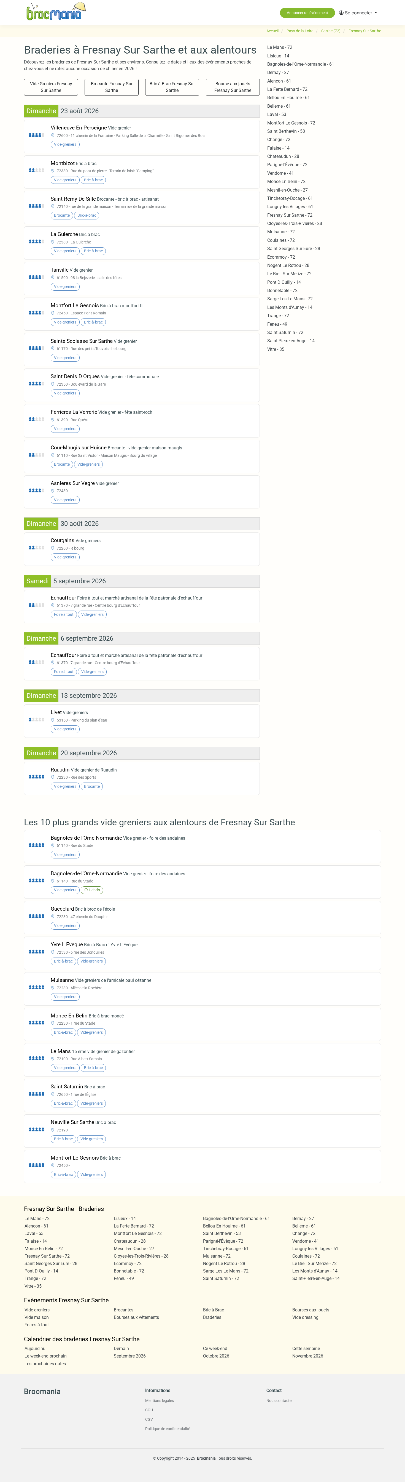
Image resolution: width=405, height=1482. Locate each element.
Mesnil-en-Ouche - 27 (287, 190)
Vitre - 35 (275, 349)
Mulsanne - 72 (281, 231)
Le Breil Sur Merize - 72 (289, 273)
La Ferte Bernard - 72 (287, 89)
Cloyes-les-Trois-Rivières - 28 (294, 223)
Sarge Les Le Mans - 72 (290, 298)
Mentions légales (159, 1401)
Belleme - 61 (279, 106)
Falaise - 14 (278, 148)
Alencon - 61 (279, 81)
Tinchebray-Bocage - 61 (290, 198)
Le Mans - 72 (279, 47)
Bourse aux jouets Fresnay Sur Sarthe (232, 87)
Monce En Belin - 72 (286, 181)
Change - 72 (278, 139)
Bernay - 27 (278, 72)
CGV (149, 1419)
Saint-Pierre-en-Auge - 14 (291, 340)
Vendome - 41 (280, 173)
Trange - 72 (278, 315)
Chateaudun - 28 (283, 156)
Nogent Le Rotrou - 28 (288, 265)
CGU (149, 1410)
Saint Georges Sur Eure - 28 (293, 248)
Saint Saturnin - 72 (285, 332)
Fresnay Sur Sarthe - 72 (289, 215)
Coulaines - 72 (281, 240)
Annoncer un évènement (307, 12)
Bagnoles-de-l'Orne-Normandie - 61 (300, 64)
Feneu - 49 (277, 324)
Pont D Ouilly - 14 (284, 282)
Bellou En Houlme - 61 (288, 97)
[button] (358, 13)
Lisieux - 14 (278, 56)
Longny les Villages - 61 (290, 206)
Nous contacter (279, 1401)
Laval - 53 (276, 114)
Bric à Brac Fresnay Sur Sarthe (172, 87)
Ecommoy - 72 (281, 257)
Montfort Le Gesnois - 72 (291, 123)
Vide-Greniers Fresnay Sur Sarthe (51, 87)
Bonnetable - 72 (282, 290)
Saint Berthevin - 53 (286, 131)
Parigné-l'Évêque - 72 (287, 164)
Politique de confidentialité (167, 1429)
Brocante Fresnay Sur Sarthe (112, 87)
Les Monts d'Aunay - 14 (289, 307)
